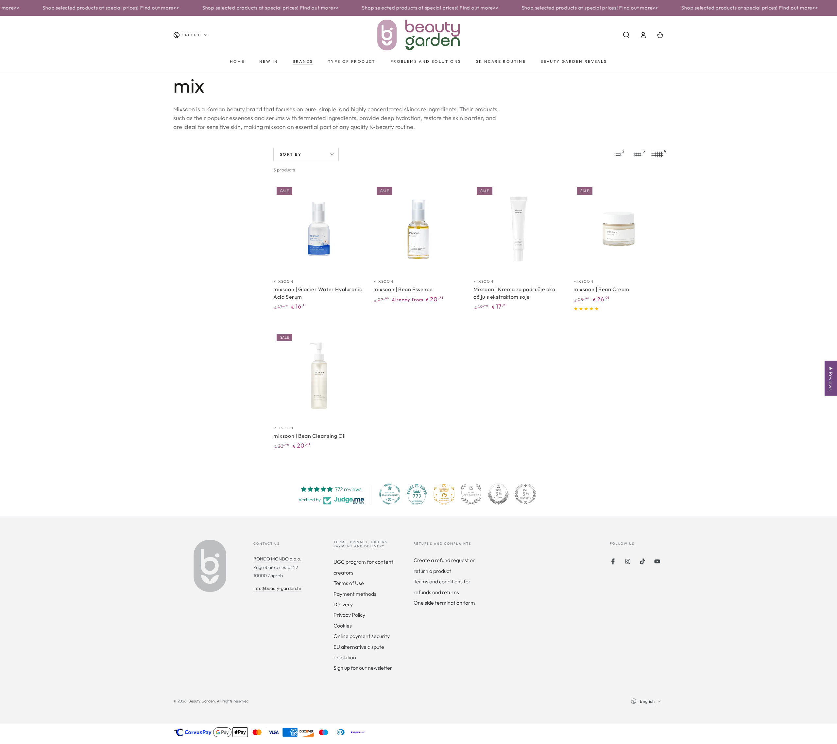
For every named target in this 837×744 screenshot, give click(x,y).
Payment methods (354, 594)
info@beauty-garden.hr (277, 588)
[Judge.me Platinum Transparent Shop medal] (389, 494)
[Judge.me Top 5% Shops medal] (498, 494)
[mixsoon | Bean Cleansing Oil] (318, 375)
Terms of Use (348, 583)
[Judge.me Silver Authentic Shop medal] (471, 494)
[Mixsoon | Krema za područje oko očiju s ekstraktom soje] (518, 229)
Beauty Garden (201, 701)
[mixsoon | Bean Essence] (418, 229)
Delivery (343, 604)
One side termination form (444, 602)
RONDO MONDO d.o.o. (277, 559)
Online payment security (361, 636)
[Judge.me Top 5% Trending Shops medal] (525, 494)
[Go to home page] (418, 35)
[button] (626, 35)
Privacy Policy (349, 614)
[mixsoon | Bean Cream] (618, 229)
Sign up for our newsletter (362, 667)
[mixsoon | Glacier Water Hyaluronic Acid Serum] (318, 229)
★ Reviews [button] (831, 378)
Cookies (342, 625)
